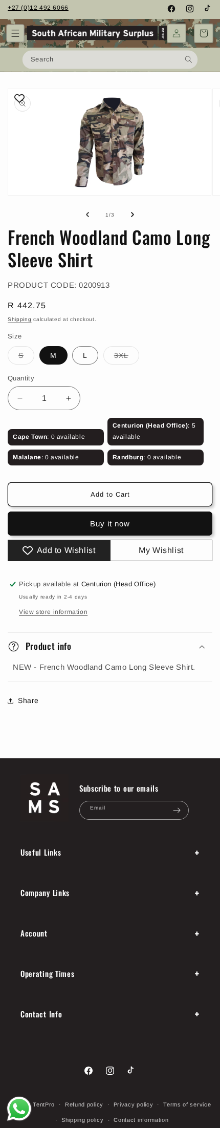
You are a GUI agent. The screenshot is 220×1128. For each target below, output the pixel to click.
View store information (53, 611)
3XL (126, 358)
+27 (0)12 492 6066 (38, 7)
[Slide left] (87, 214)
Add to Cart (110, 494)
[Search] (188, 59)
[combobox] (110, 59)
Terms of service (187, 1104)
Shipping (20, 319)
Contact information (141, 1120)
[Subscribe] (177, 810)
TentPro (44, 1104)
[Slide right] (132, 214)
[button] (15, 33)
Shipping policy (82, 1120)
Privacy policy (133, 1104)
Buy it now (110, 523)
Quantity (21, 378)
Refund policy (84, 1104)
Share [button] (28, 700)
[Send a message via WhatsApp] (19, 1109)
